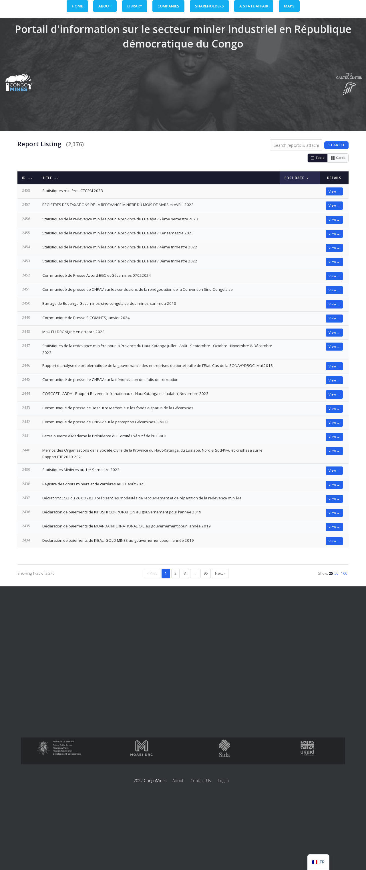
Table (320, 157)
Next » (220, 573)
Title (50, 177)
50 (336, 573)
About (178, 780)
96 (206, 573)
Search (336, 145)
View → (334, 191)
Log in (223, 780)
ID (27, 177)
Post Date (297, 177)
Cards (340, 157)
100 (344, 573)
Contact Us (200, 780)
